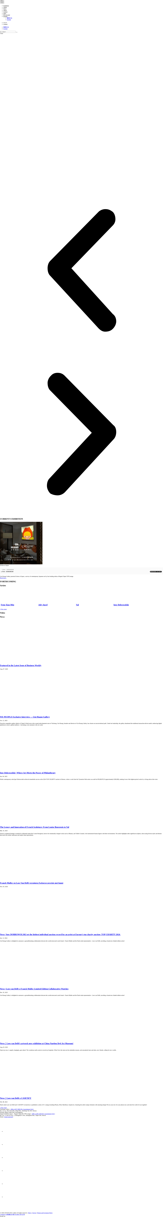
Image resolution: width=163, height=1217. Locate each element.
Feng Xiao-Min (7, 605)
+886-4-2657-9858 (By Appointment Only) (22, 1109)
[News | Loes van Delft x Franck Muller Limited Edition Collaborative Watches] (21, 985)
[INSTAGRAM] (16, 1170)
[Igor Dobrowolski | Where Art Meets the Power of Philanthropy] (21, 769)
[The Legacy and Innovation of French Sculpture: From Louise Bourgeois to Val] (21, 823)
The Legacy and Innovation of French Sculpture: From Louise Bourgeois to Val (34, 827)
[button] (81, 270)
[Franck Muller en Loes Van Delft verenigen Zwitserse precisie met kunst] (21, 879)
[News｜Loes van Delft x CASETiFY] (21, 1094)
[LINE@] (16, 1157)
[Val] (94, 595)
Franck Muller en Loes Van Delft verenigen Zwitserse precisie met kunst (31, 883)
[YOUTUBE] (16, 1197)
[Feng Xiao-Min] (19, 595)
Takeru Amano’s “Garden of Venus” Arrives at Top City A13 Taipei (74, 94)
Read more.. (3, 578)
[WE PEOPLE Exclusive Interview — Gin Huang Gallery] (21, 713)
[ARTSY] (16, 1144)
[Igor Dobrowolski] (131, 595)
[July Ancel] (56, 595)
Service (34, 1213)
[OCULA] (16, 1131)
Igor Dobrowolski (121, 605)
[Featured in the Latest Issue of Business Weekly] (21, 662)
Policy (30, 1213)
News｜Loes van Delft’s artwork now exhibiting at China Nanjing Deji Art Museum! (36, 1043)
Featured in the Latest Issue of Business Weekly (20, 665)
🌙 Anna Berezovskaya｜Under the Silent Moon (57, 43)
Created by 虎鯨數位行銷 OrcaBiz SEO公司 (12, 1214)
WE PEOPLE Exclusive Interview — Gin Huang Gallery (25, 717)
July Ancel (43, 605)
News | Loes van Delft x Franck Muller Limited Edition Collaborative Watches (34, 989)
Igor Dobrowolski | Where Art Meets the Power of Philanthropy (28, 773)
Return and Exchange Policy (45, 1213)
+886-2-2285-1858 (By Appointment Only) (43, 1114)
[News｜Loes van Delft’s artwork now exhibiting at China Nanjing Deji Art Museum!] (21, 1039)
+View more (3, 609)
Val (77, 605)
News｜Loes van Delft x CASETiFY (15, 1098)
